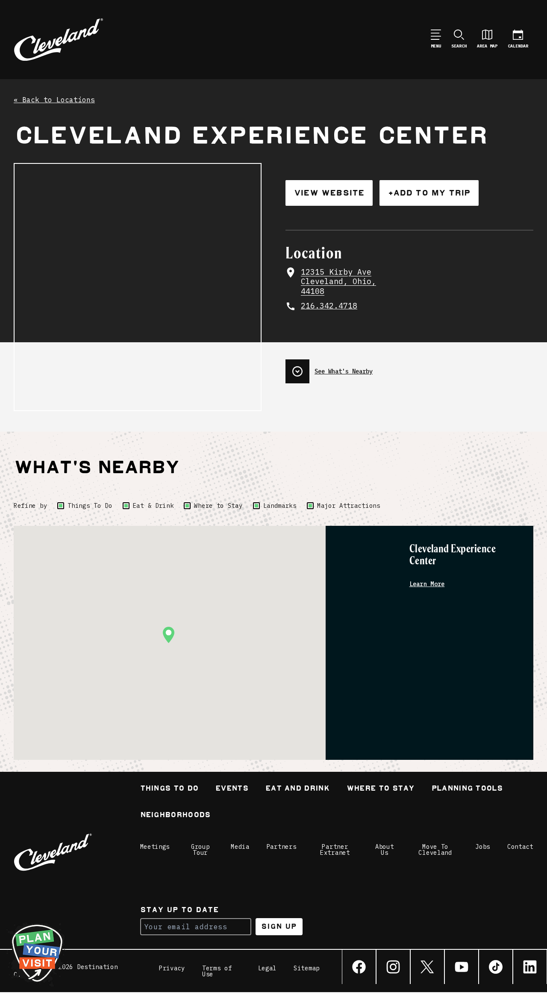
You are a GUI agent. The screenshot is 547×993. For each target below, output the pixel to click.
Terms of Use (217, 971)
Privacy (172, 968)
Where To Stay (381, 789)
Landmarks (280, 506)
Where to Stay (218, 506)
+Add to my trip (429, 193)
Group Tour (200, 850)
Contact (520, 847)
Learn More (427, 584)
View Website (329, 193)
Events (231, 789)
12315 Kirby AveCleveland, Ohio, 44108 (338, 281)
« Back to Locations (54, 100)
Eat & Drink (153, 506)
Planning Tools (467, 789)
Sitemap (307, 968)
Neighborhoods (175, 815)
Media (240, 847)
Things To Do (90, 506)
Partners (282, 847)
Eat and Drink (297, 789)
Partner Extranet (335, 850)
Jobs (482, 847)
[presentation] (409, 368)
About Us (384, 850)
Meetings (155, 847)
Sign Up (279, 926)
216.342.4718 (329, 306)
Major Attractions (348, 506)
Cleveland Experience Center (452, 555)
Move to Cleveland (435, 850)
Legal (267, 968)
